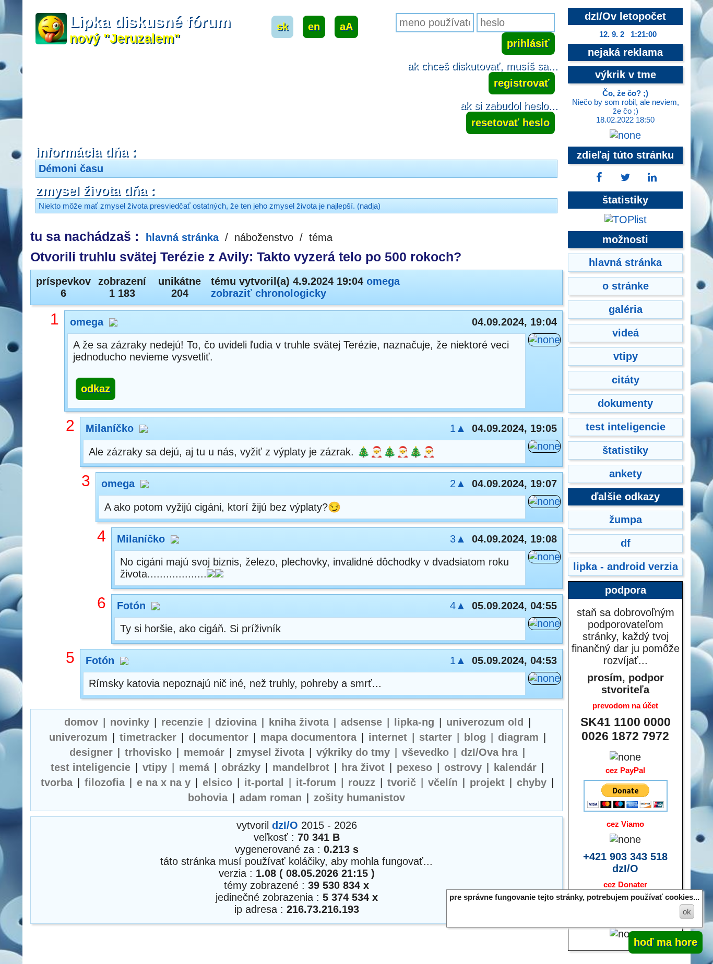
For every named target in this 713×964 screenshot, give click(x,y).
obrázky (240, 767)
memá (194, 767)
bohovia (208, 797)
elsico (217, 782)
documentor (218, 737)
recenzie (182, 722)
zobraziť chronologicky (268, 293)
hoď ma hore (665, 942)
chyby (531, 782)
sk (282, 26)
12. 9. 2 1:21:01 (628, 34)
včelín (443, 782)
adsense (361, 722)
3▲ (458, 539)
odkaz (95, 388)
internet (388, 737)
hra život (363, 767)
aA (346, 26)
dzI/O (285, 825)
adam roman (271, 797)
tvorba (57, 782)
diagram (518, 737)
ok (687, 911)
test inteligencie (90, 767)
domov (81, 722)
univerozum (78, 737)
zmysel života (270, 752)
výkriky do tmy (353, 752)
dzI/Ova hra (489, 752)
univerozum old (485, 722)
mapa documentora (308, 737)
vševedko (425, 752)
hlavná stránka (182, 237)
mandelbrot (300, 767)
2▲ (458, 483)
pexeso (414, 767)
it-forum (316, 782)
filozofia (105, 782)
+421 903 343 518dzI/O (625, 862)
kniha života (299, 722)
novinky (129, 722)
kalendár (515, 767)
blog (475, 737)
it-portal (264, 782)
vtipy (154, 767)
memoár (204, 752)
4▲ (458, 605)
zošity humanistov (359, 797)
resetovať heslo (510, 122)
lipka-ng (414, 722)
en (314, 26)
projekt (487, 782)
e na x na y (164, 782)
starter (435, 737)
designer (91, 752)
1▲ (458, 428)
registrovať (522, 83)
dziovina (236, 722)
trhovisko (148, 752)
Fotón (131, 605)
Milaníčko (110, 428)
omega (383, 281)
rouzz (361, 782)
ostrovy (463, 767)
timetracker (148, 737)
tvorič (401, 782)
